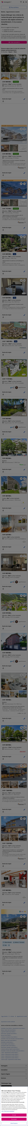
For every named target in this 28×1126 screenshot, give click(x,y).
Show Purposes (14, 1123)
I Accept (14, 1115)
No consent (14, 1119)
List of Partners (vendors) (7, 1111)
